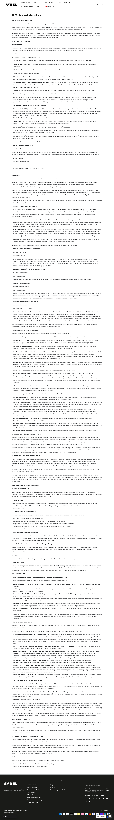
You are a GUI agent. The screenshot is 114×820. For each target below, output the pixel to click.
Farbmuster (31, 792)
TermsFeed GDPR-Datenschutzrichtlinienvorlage (37, 38)
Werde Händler (32, 787)
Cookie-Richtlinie (32, 802)
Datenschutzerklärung (34, 800)
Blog (51, 785)
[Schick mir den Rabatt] (109, 785)
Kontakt (52, 787)
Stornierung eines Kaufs (58, 790)
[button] (50, 6)
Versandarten (31, 785)
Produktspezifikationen (34, 790)
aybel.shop (11, 810)
